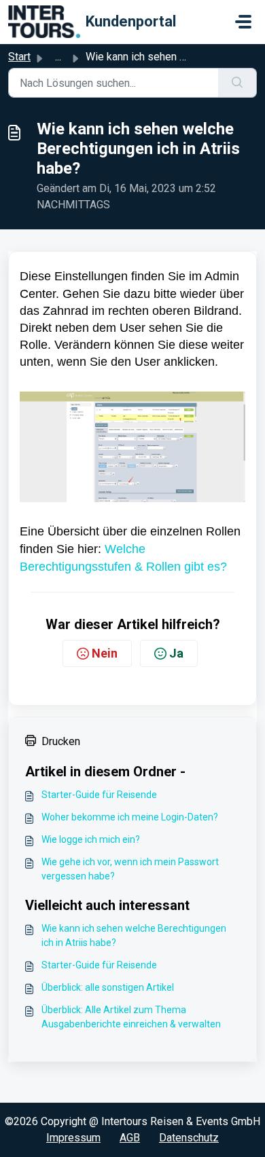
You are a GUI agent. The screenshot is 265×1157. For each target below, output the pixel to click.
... (58, 56)
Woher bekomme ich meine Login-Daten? (129, 817)
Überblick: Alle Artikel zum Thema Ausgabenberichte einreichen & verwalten (131, 1016)
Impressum (73, 1137)
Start (19, 56)
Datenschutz (189, 1137)
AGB (130, 1137)
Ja (176, 653)
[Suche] (237, 83)
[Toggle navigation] (243, 22)
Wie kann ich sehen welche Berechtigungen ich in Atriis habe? (133, 935)
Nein (105, 653)
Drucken (60, 741)
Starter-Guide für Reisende (99, 794)
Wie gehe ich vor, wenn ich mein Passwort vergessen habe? (130, 868)
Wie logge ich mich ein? (90, 839)
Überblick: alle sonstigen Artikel (107, 987)
